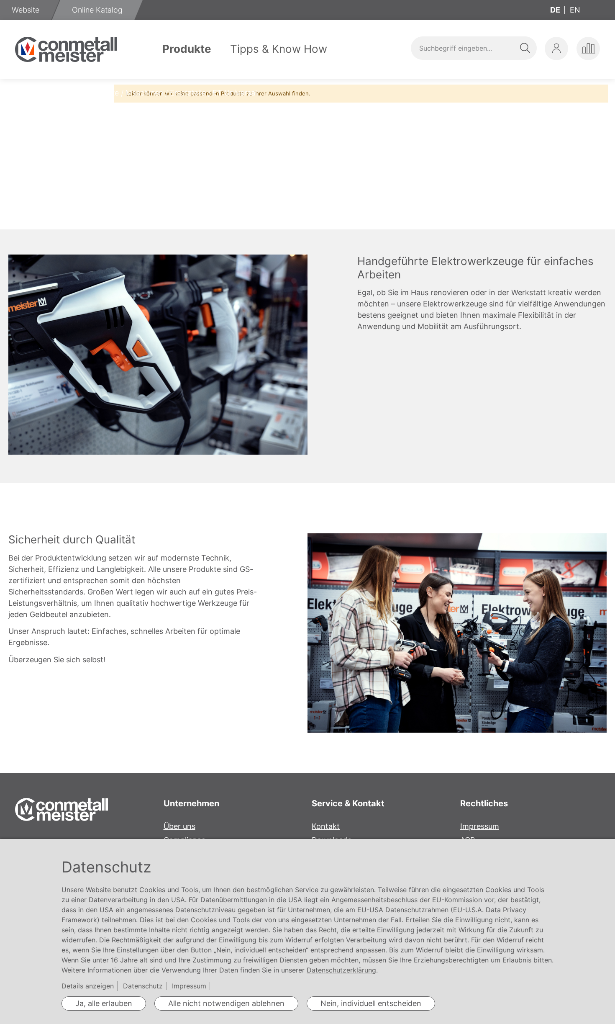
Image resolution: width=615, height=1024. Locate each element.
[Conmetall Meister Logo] (66, 49)
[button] (556, 48)
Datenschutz (143, 986)
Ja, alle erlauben (103, 1003)
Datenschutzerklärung (341, 970)
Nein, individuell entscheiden (370, 1003)
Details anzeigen (88, 986)
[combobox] (473, 48)
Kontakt (326, 826)
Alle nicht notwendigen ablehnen (226, 1003)
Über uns (179, 826)
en (575, 9)
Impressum (479, 826)
